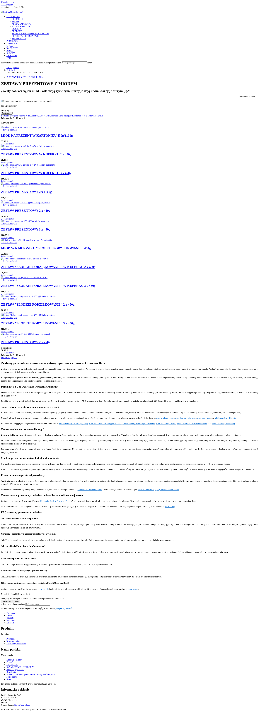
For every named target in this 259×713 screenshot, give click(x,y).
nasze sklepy (170, 506)
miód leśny (191, 418)
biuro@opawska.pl (22, 705)
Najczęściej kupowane (16, 644)
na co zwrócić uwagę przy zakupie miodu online (158, 489)
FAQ (8, 58)
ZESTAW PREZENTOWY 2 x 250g (25, 342)
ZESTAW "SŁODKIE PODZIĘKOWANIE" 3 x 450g (37, 323)
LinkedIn (10, 623)
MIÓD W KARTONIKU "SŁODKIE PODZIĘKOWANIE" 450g (46, 248)
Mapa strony (11, 677)
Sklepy (9, 679)
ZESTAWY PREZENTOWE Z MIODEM (30, 33)
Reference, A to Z (80, 116)
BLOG (9, 51)
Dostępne (6, 113)
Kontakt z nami (7, 2)
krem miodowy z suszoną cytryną (73, 423)
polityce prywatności (64, 608)
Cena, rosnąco (52, 116)
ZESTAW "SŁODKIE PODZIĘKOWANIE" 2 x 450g (37, 304)
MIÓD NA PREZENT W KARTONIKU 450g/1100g (37, 135)
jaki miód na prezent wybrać (90, 489)
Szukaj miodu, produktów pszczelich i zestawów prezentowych (34, 63)
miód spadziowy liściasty (225, 418)
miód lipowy (180, 418)
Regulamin (11, 672)
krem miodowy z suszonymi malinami (138, 423)
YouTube (10, 618)
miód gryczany (203, 418)
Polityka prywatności (15, 669)
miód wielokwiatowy (165, 418)
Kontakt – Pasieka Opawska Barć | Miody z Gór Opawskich (32, 674)
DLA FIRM (11, 55)
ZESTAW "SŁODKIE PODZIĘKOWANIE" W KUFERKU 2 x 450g (48, 267)
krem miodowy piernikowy (223, 423)
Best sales (5, 116)
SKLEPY (10, 53)
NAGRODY (12, 48)
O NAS (9, 46)
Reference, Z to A (95, 116)
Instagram (10, 620)
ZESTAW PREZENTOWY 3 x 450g (25, 229)
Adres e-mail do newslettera (13, 604)
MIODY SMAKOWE (21, 24)
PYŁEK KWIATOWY (22, 26)
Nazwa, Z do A (39, 116)
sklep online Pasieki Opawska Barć (55, 501)
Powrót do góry (9, 357)
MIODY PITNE (19, 38)
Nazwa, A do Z (25, 116)
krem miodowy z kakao (166, 423)
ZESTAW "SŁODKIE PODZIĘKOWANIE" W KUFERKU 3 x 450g (48, 285)
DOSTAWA (11, 43)
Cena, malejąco (65, 116)
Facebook (10, 613)
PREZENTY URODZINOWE (25, 36)
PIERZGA (16, 29)
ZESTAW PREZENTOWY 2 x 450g (25, 210)
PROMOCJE (17, 19)
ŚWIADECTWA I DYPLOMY (20, 667)
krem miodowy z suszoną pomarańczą (105, 423)
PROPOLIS (17, 31)
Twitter (9, 615)
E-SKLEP (13, 16)
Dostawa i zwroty (14, 660)
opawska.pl (43, 589)
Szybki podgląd (9, 130)
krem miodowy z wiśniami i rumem (192, 423)
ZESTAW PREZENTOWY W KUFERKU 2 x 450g (36, 154)
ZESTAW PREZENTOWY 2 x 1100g (26, 192)
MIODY (15, 21)
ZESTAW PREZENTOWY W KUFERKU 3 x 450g (36, 173)
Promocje (10, 639)
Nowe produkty (13, 641)
